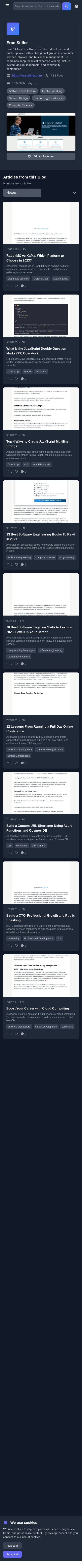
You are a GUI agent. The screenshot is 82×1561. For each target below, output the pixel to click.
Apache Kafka (60, 278)
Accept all (12, 1554)
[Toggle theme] (76, 6)
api (9, 845)
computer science (45, 557)
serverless (21, 845)
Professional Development (38, 938)
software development (20, 749)
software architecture (19, 1026)
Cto (60, 938)
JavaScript (13, 371)
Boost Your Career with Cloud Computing (37, 1008)
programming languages (21, 650)
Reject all (12, 1545)
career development (19, 656)
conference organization (50, 749)
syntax (27, 371)
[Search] (66, 6)
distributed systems (18, 278)
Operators (41, 371)
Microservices (40, 278)
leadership (14, 938)
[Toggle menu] (7, 6)
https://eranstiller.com (27, 75)
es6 (26, 464)
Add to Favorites (43, 156)
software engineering (19, 557)
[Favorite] (16, 285)
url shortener (39, 845)
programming (67, 557)
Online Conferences (19, 756)
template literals (41, 464)
